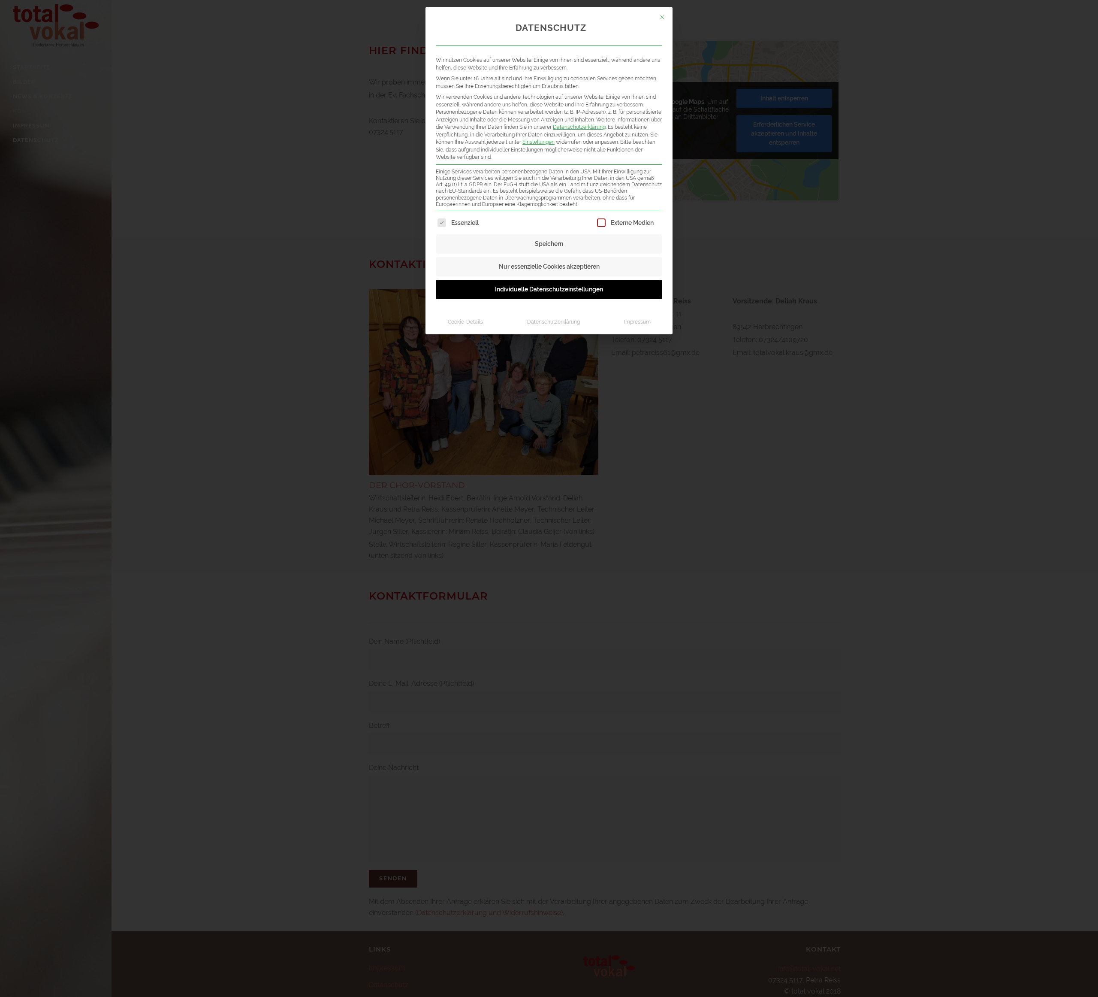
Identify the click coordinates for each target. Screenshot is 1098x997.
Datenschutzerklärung (579, 127)
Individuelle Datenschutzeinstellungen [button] (549, 289)
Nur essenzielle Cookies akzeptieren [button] (549, 266)
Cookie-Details (465, 321)
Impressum (637, 321)
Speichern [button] (549, 243)
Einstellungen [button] (538, 142)
